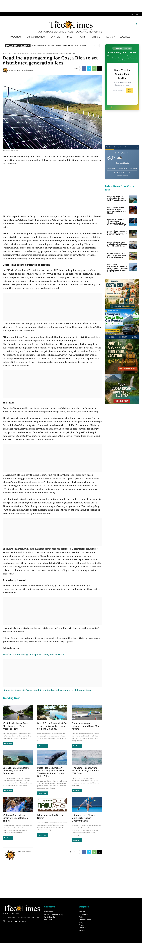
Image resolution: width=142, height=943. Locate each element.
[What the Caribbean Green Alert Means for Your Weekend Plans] (18, 712)
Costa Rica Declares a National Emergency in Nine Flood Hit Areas (117, 233)
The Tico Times (15, 70)
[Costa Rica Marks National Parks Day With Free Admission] (18, 757)
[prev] (94, 45)
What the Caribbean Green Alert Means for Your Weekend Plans (16, 726)
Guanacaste (118, 147)
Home (5, 53)
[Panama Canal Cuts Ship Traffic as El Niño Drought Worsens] (133, 256)
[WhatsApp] (94, 68)
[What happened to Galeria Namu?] (52, 804)
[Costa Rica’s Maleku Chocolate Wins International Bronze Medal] (133, 210)
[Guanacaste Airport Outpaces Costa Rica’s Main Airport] (87, 712)
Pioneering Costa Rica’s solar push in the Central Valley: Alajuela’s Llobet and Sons (47, 689)
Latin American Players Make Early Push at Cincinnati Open (84, 818)
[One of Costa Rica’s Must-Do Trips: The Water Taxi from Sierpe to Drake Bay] (52, 712)
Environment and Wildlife (21, 53)
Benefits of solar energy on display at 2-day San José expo (33, 654)
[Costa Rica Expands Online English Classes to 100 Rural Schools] (133, 245)
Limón (126, 147)
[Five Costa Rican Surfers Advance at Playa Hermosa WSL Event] (87, 757)
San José (109, 147)
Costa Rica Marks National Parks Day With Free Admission (16, 771)
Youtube (22, 921)
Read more (8, 743)
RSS (37, 918)
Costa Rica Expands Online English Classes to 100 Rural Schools (117, 244)
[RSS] (33, 917)
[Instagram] (18, 917)
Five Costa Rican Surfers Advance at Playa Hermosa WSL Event (85, 771)
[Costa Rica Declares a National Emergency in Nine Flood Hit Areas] (133, 234)
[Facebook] (84, 68)
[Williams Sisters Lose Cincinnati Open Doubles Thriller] (18, 804)
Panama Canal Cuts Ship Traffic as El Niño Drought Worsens (116, 255)
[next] (98, 45)
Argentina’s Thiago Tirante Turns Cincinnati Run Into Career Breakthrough (116, 222)
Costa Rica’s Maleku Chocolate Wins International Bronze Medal (116, 210)
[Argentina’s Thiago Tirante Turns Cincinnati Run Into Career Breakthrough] (133, 222)
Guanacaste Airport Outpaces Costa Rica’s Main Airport (86, 726)
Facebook (11, 918)
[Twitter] (89, 68)
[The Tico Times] (6, 70)
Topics (10, 53)
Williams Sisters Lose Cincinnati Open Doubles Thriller (15, 818)
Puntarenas (135, 147)
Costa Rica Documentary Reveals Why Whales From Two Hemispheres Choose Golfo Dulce (50, 772)
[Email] (99, 68)
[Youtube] (15, 921)
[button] (136, 24)
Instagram (25, 918)
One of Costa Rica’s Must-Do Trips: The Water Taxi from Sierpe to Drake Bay (52, 726)
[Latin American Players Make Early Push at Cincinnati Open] (87, 804)
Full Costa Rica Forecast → (122, 173)
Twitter (9, 921)
